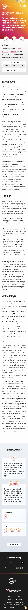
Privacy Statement (19, 602)
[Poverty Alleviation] (14, 39)
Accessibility (19, 599)
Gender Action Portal (6, 6)
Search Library (14, 544)
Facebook (17, 568)
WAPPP (9, 596)
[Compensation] (21, 38)
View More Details (12, 70)
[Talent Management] (16, 483)
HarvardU (9, 599)
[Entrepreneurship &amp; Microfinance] (6, 38)
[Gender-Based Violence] (11, 483)
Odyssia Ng (13, 51)
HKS (19, 596)
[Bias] (14, 458)
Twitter (21, 568)
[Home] (14, 581)
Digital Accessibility (9, 602)
